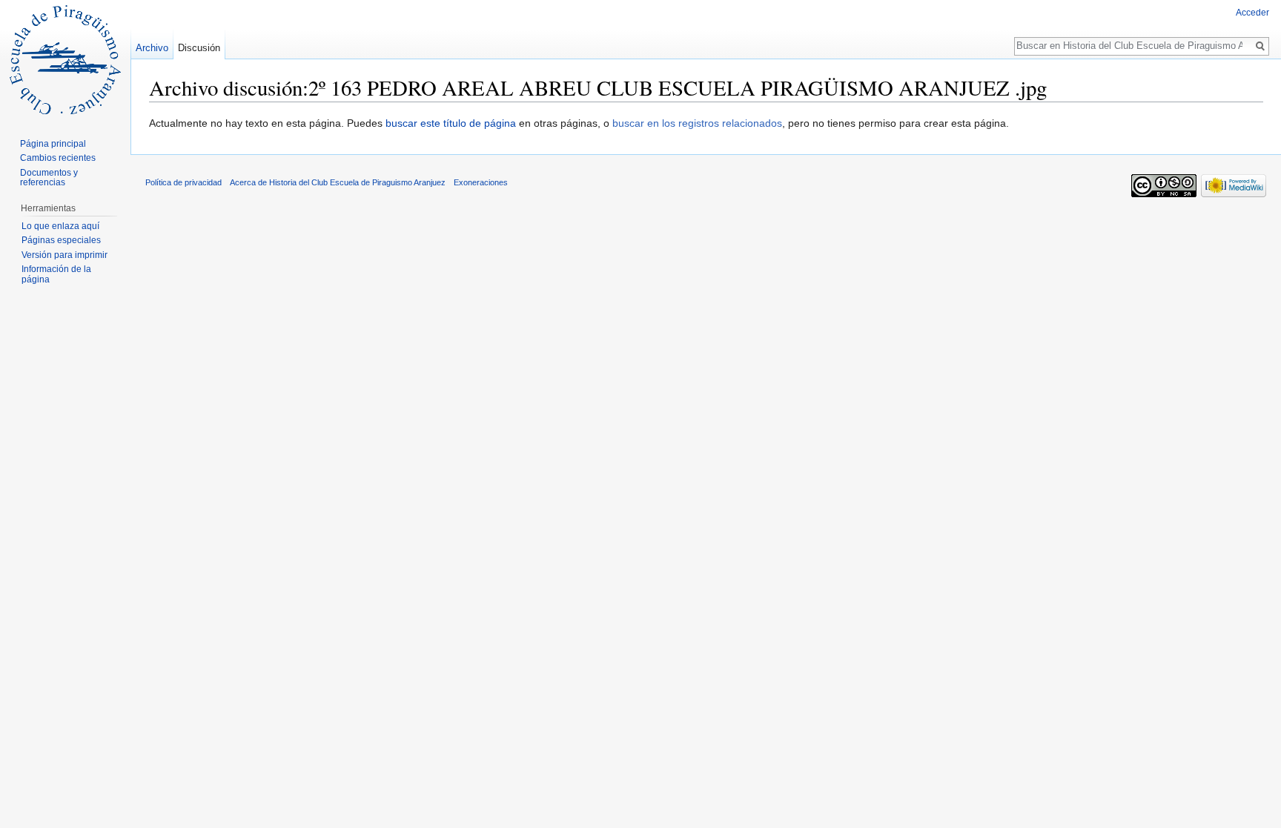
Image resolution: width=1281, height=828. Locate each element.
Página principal (53, 144)
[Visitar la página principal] (65, 59)
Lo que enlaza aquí (60, 226)
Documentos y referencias (49, 178)
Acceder (1252, 12)
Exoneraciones (481, 182)
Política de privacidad (183, 182)
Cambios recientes (58, 158)
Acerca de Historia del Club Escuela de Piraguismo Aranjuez (338, 182)
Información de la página (56, 274)
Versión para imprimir (64, 255)
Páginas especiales (61, 240)
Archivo (152, 47)
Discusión (199, 47)
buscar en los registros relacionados (697, 123)
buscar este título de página (450, 123)
